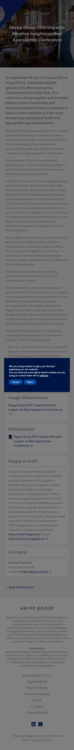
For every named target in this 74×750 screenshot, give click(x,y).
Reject (30, 382)
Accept (15, 382)
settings (43, 375)
